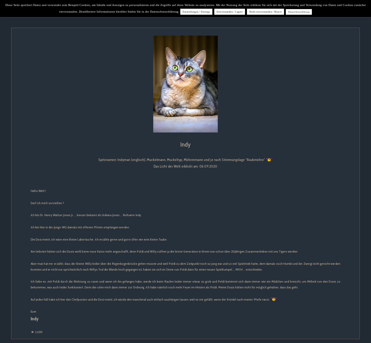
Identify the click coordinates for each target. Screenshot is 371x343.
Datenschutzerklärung (299, 12)
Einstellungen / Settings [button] (196, 11)
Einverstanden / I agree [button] (230, 11)
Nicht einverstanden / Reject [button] (265, 11)
